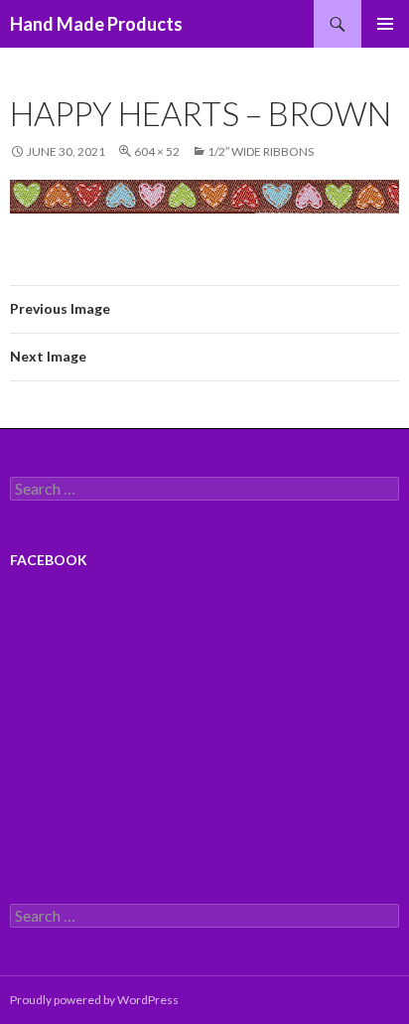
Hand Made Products (96, 24)
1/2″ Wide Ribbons (260, 151)
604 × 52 (157, 151)
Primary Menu (385, 24)
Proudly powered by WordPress (94, 999)
